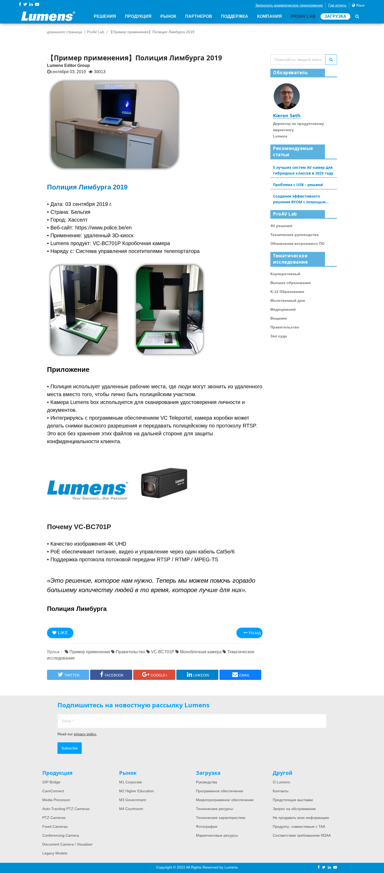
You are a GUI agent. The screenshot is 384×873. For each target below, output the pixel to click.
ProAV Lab (303, 16)
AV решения (281, 226)
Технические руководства (294, 235)
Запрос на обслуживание (294, 809)
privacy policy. (85, 734)
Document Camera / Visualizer (67, 844)
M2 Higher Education (136, 791)
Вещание (278, 318)
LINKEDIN (201, 675)
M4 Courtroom (131, 809)
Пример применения (89, 652)
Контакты (280, 791)
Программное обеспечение (219, 791)
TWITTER (71, 675)
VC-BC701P (162, 652)
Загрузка (335, 16)
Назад (254, 633)
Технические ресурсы (214, 809)
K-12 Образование (287, 292)
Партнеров (198, 16)
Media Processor (56, 800)
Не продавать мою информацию (301, 818)
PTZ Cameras (54, 818)
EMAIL (244, 675)
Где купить (337, 5)
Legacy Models (54, 853)
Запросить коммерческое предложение (289, 5)
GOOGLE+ (159, 675)
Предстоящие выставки (293, 800)
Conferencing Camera (60, 835)
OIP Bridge (51, 782)
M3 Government (132, 800)
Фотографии (206, 826)
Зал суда (278, 336)
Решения (105, 16)
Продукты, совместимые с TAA (299, 826)
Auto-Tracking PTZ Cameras (66, 809)
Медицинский (283, 309)
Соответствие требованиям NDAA (302, 835)
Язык (359, 5)
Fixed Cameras (55, 826)
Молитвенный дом (287, 300)
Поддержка (234, 16)
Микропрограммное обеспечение (225, 800)
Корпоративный (285, 274)
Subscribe (69, 748)
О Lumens (281, 782)
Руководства (206, 782)
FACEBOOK (114, 675)
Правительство (130, 652)
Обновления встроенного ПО (297, 243)
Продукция (138, 16)
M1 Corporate (130, 782)
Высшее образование (290, 283)
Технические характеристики (220, 818)
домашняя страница (64, 32)
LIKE (62, 633)
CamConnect (53, 791)
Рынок (168, 16)
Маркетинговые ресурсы (217, 835)
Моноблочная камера (200, 652)
